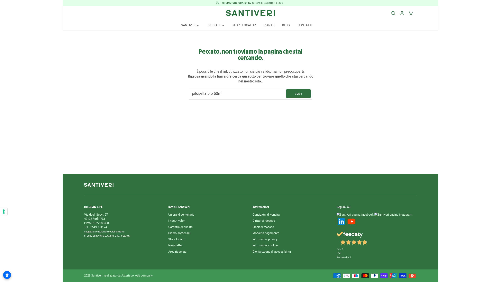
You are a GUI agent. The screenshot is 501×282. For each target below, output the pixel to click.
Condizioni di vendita (266, 214)
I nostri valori (177, 220)
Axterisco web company (137, 275)
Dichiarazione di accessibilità (271, 251)
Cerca (298, 93)
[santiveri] (250, 13)
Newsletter (175, 245)
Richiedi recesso (263, 227)
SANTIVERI (189, 25)
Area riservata (177, 251)
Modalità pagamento (265, 233)
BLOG (286, 25)
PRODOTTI (214, 25)
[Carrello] (410, 13)
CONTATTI (305, 25)
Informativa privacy (264, 239)
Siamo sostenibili (179, 233)
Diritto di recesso (263, 220)
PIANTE (269, 25)
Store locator (177, 239)
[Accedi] (402, 13)
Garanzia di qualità (180, 227)
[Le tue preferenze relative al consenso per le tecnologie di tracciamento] (3, 211)
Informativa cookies (265, 245)
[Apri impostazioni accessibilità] (7, 275)
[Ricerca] (393, 13)
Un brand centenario (181, 214)
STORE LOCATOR (244, 25)
